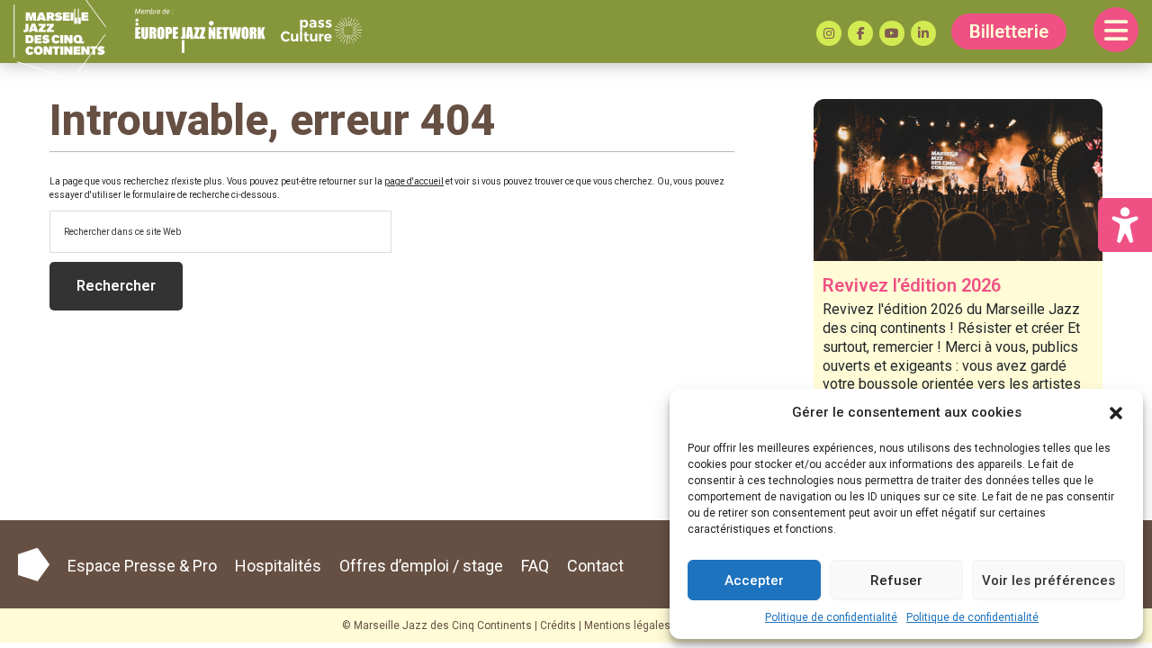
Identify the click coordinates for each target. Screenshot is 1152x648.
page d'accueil (414, 181)
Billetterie (1008, 31)
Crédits (558, 625)
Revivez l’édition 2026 (912, 285)
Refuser (896, 580)
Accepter (754, 580)
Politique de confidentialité (831, 617)
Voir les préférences (1048, 580)
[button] (1116, 412)
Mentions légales (627, 625)
